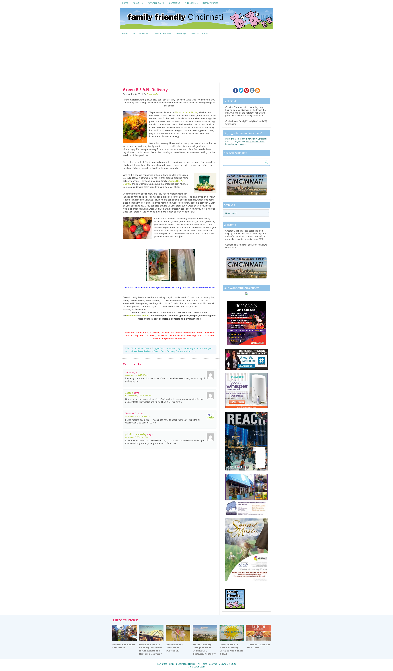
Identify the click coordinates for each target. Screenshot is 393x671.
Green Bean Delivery (142, 351)
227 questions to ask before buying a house (245, 142)
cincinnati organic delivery (179, 348)
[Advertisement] (196, 59)
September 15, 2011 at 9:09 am (138, 395)
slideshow (191, 351)
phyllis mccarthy (135, 434)
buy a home (247, 138)
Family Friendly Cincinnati (196, 19)
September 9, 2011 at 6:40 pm (137, 416)
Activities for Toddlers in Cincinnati (174, 647)
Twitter (145, 315)
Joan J (129, 392)
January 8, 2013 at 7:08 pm (136, 375)
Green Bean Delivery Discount (169, 351)
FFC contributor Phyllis (185, 112)
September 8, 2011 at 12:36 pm (138, 437)
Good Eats (143, 348)
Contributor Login (196, 666)
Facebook (131, 315)
